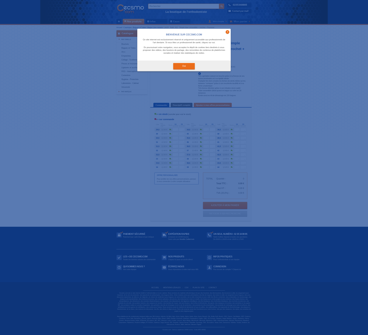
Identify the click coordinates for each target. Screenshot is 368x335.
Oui (184, 66)
